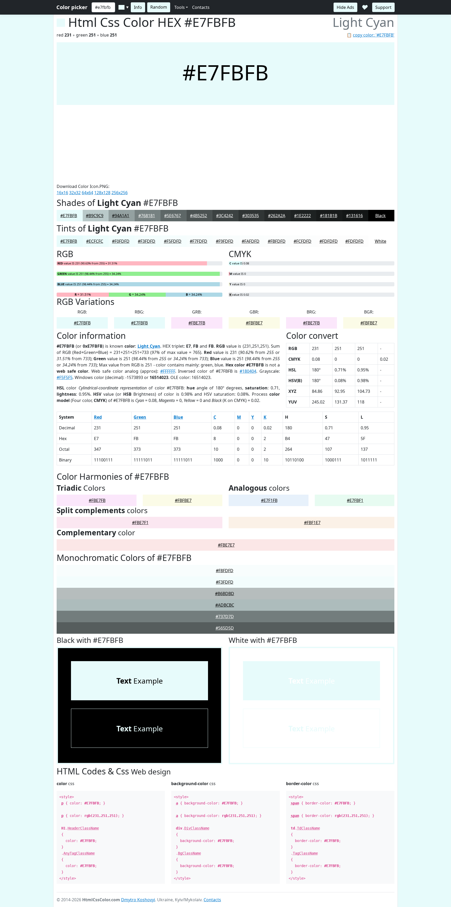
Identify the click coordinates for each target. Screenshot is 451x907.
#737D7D (225, 616)
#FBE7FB (196, 323)
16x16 (62, 192)
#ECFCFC (94, 241)
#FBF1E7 (312, 522)
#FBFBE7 (254, 323)
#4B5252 (198, 215)
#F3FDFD (146, 241)
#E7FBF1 (355, 500)
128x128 (102, 192)
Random (158, 7)
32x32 (75, 192)
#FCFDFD (302, 241)
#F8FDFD (224, 570)
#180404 (248, 371)
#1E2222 (302, 215)
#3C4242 (224, 215)
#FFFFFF (167, 371)
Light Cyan (149, 346)
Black (380, 215)
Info (138, 7)
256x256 (119, 192)
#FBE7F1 (140, 522)
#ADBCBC (224, 605)
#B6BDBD (224, 593)
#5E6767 (172, 215)
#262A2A (276, 215)
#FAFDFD (250, 241)
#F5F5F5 (65, 377)
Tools (179, 7)
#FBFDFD (277, 241)
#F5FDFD (172, 241)
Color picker (71, 7)
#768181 (146, 215)
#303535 (250, 215)
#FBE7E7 (226, 545)
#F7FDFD (198, 241)
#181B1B (328, 215)
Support (383, 7)
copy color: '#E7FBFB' (373, 35)
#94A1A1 (120, 215)
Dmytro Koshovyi (138, 900)
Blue (178, 417)
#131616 (354, 215)
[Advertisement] (225, 144)
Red (98, 417)
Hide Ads (345, 7)
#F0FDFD (120, 241)
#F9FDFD (224, 241)
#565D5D (225, 628)
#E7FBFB (68, 215)
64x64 (87, 192)
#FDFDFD (328, 241)
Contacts (201, 7)
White (380, 241)
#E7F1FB (269, 500)
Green (140, 417)
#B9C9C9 (94, 215)
